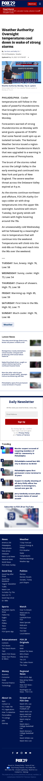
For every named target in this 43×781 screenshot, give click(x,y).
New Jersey (6, 551)
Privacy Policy (24, 433)
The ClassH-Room (8, 648)
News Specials (25, 622)
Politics (23, 570)
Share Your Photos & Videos (9, 658)
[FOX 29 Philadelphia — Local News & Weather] (8, 3)
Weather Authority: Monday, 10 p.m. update (19, 86)
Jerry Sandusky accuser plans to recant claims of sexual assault (27, 496)
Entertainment (9, 639)
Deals (4, 680)
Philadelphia (6, 545)
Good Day (7, 570)
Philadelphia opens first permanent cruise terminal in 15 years (15, 384)
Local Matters (25, 633)
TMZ (3, 651)
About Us (6, 697)
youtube (26, 753)
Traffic (4, 587)
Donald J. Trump (26, 580)
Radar (22, 553)
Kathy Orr (17, 51)
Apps (4, 701)
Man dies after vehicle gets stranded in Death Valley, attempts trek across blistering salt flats (14, 374)
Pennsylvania (6, 548)
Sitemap (5, 723)
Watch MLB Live (26, 711)
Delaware (5, 554)
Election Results (25, 577)
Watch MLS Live (26, 741)
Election (23, 574)
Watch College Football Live (25, 708)
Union (4, 629)
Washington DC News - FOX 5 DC (26, 691)
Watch (23, 606)
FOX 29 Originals (24, 641)
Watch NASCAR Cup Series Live (25, 715)
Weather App (24, 561)
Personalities (6, 715)
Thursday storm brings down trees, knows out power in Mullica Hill (15, 341)
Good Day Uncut (8, 598)
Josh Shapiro (24, 582)
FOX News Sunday (8, 565)
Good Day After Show (8, 575)
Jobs (3, 720)
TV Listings (6, 718)
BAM (21, 648)
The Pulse (23, 665)
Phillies (4, 623)
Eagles (4, 617)
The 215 (23, 659)
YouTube (23, 631)
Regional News (24, 672)
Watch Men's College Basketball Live (26, 726)
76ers (4, 626)
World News (6, 562)
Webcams (23, 625)
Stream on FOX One (25, 699)
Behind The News (26, 651)
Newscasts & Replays (25, 614)
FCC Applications (8, 709)
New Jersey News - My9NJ (27, 681)
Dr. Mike (5, 601)
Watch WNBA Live (26, 738)
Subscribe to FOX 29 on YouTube (19, 507)
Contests (5, 643)
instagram (21, 753)
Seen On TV (6, 595)
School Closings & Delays (26, 546)
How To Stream (26, 610)
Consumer (6, 677)
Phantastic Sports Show (8, 611)
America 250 (6, 542)
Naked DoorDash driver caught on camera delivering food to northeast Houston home (14, 364)
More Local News (8, 556)
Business (5, 674)
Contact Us (6, 704)
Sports (5, 606)
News (5, 539)
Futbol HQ (5, 615)
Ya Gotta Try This (8, 592)
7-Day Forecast (25, 542)
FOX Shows (6, 646)
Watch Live (32, 4)
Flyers (4, 620)
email (30, 753)
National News (7, 559)
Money (5, 671)
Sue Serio (7, 51)
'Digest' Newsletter (9, 584)
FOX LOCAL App (26, 677)
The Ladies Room (26, 662)
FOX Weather (25, 550)
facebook (13, 753)
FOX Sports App (8, 631)
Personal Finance (8, 683)
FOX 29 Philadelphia (8, 54)
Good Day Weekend (5, 580)
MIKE (22, 646)
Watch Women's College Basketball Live (26, 733)
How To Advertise (8, 712)
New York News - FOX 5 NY (26, 686)
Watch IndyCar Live (25, 720)
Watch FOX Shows (8, 654)
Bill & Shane (24, 654)
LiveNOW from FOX (25, 618)
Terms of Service (23, 435)
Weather (18, 54)
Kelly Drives (24, 657)
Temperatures (25, 556)
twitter (17, 753)
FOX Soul (23, 628)
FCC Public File (7, 707)
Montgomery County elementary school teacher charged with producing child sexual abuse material (14, 353)
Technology (6, 685)
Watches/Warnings (27, 558)
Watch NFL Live (25, 704)
